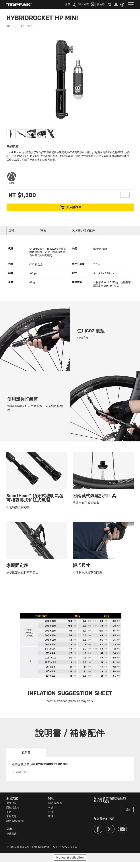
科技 (50, 807)
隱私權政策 (12, 807)
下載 (8, 811)
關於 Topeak (55, 802)
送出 (128, 809)
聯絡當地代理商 (15, 820)
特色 (43, 230)
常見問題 (11, 816)
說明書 (26, 752)
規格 (11, 230)
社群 (50, 811)
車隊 (50, 816)
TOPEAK (19, 4)
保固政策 (11, 802)
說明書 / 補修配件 (83, 230)
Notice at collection (70, 857)
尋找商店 (11, 833)
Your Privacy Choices (64, 846)
